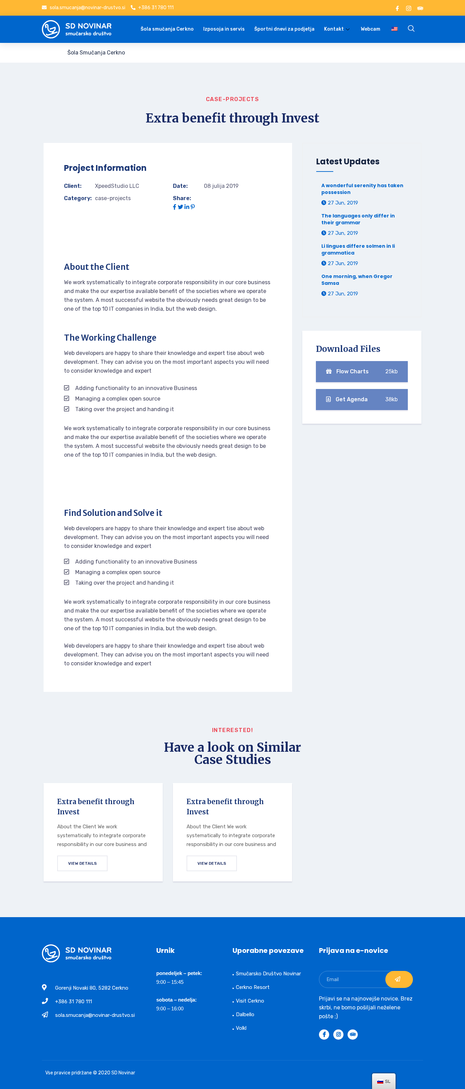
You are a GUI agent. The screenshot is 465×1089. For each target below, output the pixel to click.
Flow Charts (366, 371)
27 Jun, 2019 (342, 203)
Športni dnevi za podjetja (284, 29)
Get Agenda (366, 399)
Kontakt (334, 29)
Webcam (370, 29)
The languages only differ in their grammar (358, 219)
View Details (82, 863)
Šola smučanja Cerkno (167, 29)
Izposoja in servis (224, 29)
